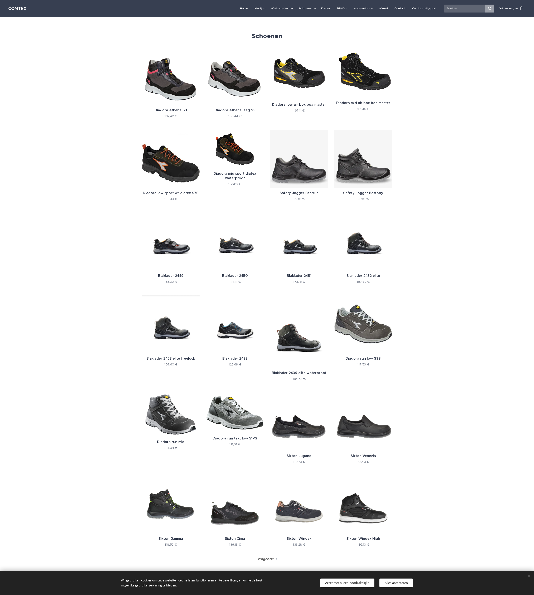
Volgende (265, 559)
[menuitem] (245, 8)
